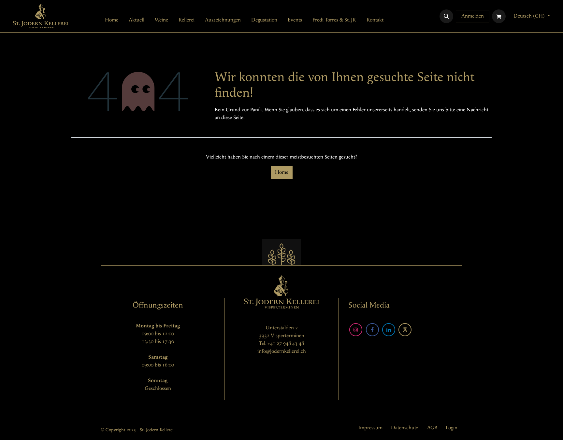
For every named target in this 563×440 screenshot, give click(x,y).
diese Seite (232, 117)
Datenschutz (404, 427)
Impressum (370, 427)
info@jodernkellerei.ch (281, 351)
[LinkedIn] (388, 329)
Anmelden (472, 16)
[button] (446, 16)
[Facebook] (372, 329)
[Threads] (404, 329)
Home (281, 172)
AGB (432, 427)
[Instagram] (355, 329)
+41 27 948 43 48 (285, 343)
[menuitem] (111, 20)
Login (451, 427)
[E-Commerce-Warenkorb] (499, 16)
